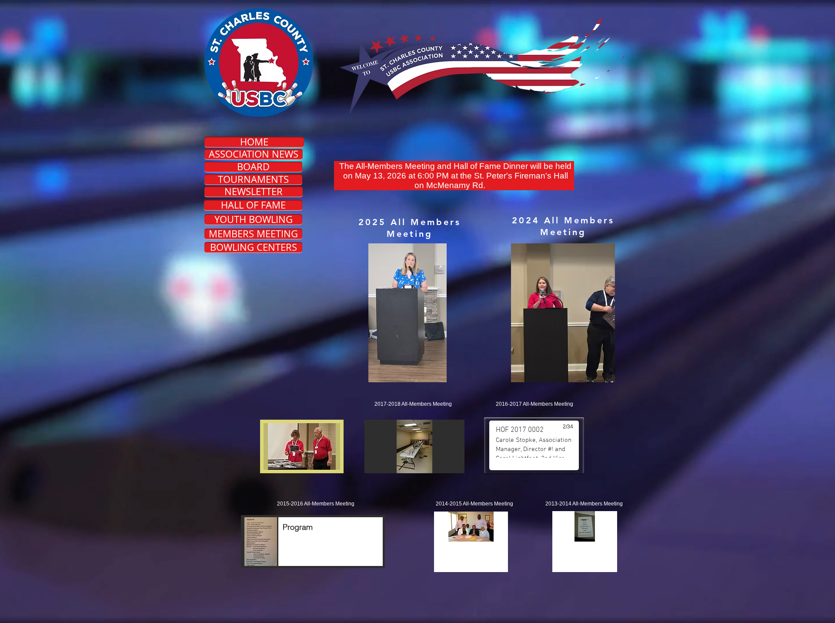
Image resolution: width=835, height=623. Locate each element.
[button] (562, 312)
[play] (595, 548)
